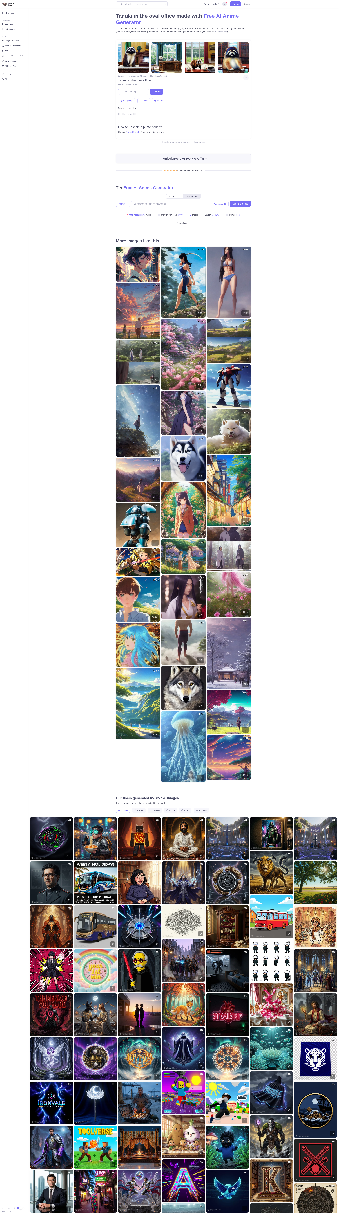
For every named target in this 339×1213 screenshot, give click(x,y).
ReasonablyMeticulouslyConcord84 (154, 76)
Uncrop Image (11, 61)
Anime (120, 84)
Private (232, 215)
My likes (124, 810)
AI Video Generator (13, 51)
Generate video (192, 196)
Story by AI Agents (169, 215)
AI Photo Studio (11, 66)
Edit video (9, 24)
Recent (140, 810)
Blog (3, 1208)
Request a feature (8, 1211)
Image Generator (12, 41)
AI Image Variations (13, 46)
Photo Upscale (133, 132)
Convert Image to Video (15, 56)
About (9, 1208)
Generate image (175, 196)
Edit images (10, 29)
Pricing (206, 4)
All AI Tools (9, 13)
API (6, 79)
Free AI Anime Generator (148, 187)
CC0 (134, 114)
